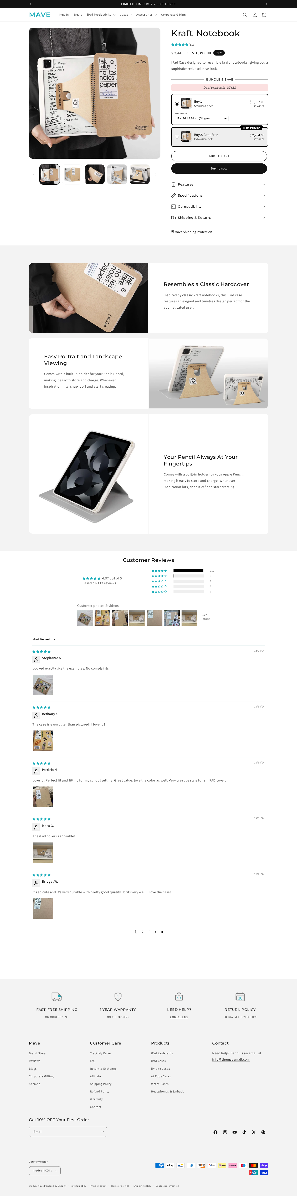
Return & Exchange (103, 1069)
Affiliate (95, 1076)
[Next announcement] (266, 4)
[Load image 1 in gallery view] (50, 174)
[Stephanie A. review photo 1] (42, 684)
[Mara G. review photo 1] (42, 852)
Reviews (34, 1061)
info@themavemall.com (231, 1059)
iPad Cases (158, 1061)
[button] (101, 14)
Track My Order (100, 1053)
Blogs (33, 1069)
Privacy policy (98, 1186)
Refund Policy (100, 1091)
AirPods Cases (161, 1076)
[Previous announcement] (30, 4)
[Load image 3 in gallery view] (95, 174)
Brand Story (37, 1053)
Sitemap (34, 1084)
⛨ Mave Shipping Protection (191, 232)
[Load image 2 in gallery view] (72, 174)
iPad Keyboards (162, 1053)
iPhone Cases (160, 1069)
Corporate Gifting (41, 1076)
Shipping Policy (101, 1084)
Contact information (167, 1186)
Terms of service (120, 1186)
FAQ (92, 1061)
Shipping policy (142, 1186)
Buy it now (219, 168)
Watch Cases (160, 1084)
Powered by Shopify (55, 1186)
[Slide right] (155, 174)
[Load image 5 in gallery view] (140, 174)
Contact (95, 1107)
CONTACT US (179, 1017)
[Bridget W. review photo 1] (42, 908)
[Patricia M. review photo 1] (42, 796)
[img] (41, 651)
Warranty (96, 1099)
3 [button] (150, 931)
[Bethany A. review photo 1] (42, 740)
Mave (41, 1186)
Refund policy (78, 1186)
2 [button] (143, 931)
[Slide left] (33, 174)
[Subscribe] (102, 1132)
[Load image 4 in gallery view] (117, 174)
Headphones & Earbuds (167, 1091)
